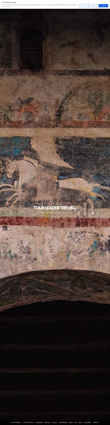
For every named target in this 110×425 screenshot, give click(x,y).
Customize (83, 5)
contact (96, 422)
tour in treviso (16, 422)
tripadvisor (63, 422)
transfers (39, 422)
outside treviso (28, 422)
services (47, 422)
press (71, 422)
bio (76, 422)
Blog (80, 422)
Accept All (103, 5)
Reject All (93, 5)
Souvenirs (87, 422)
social (54, 422)
